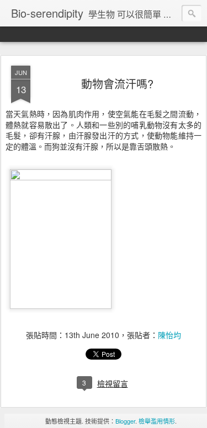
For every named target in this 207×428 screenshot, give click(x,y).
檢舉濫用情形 (157, 420)
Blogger (125, 420)
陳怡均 (169, 334)
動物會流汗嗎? (117, 84)
